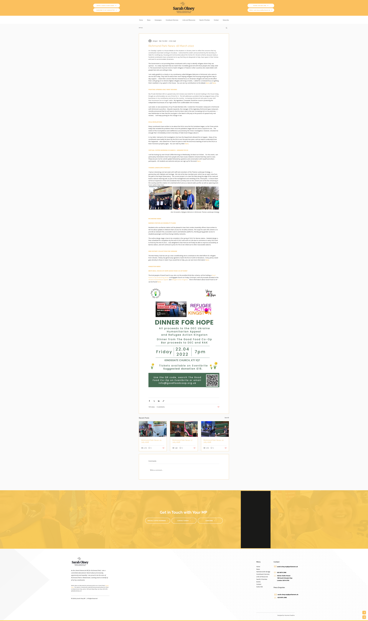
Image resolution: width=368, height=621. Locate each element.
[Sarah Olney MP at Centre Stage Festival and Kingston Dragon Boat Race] (153, 429)
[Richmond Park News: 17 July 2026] (184, 429)
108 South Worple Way (284, 578)
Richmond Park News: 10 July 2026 (213, 441)
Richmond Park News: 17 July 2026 (182, 441)
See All (227, 418)
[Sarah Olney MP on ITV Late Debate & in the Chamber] (215, 429)
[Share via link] (163, 401)
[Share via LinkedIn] (159, 401)
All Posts (141, 27)
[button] (158, 19)
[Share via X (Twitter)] (154, 401)
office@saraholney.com (76, 591)
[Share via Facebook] (149, 401)
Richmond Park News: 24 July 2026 (151, 441)
